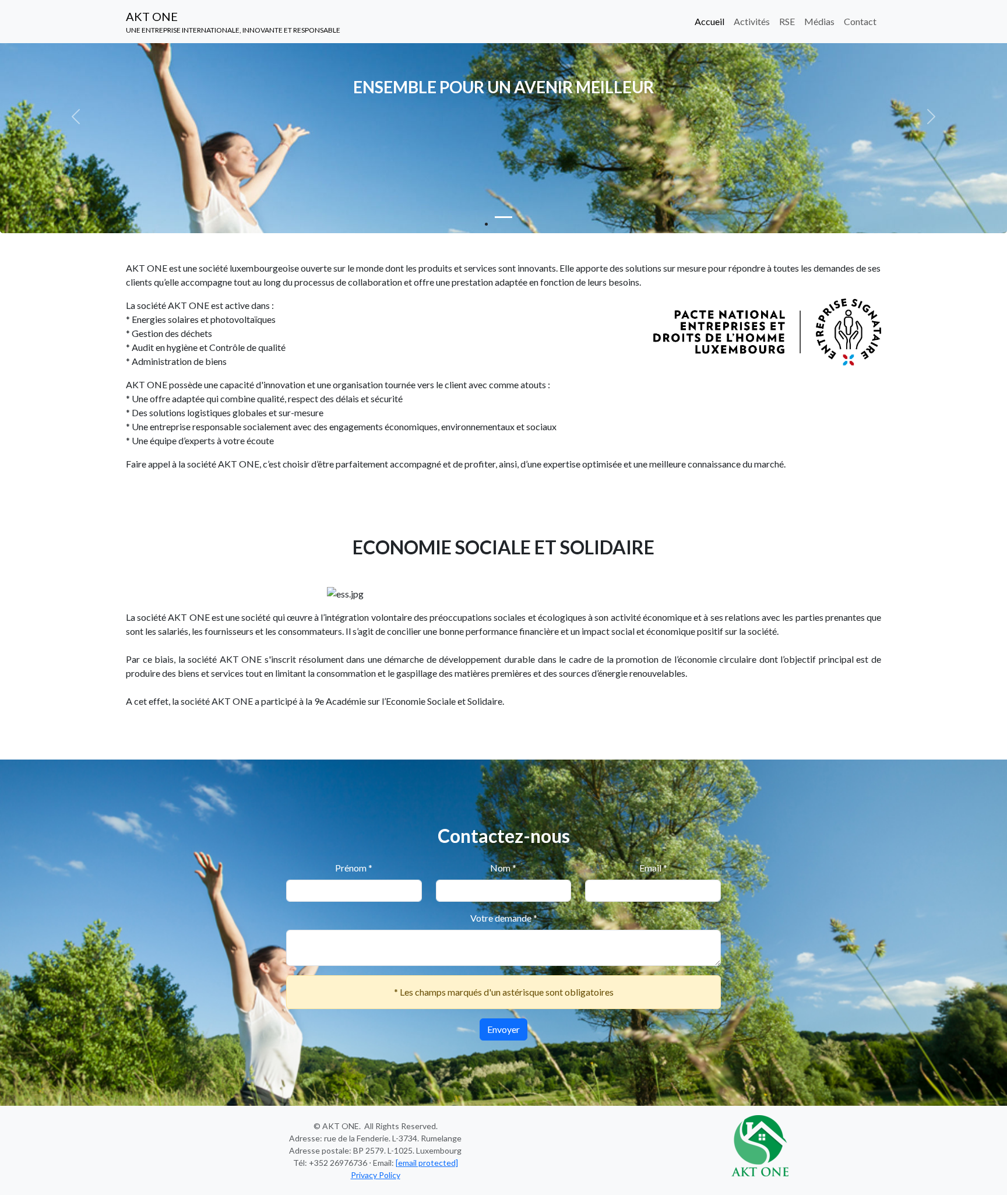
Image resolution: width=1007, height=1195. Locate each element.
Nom (503, 867)
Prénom (353, 867)
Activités (752, 21)
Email (653, 867)
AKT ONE (233, 21)
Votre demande (503, 917)
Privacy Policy (375, 1175)
